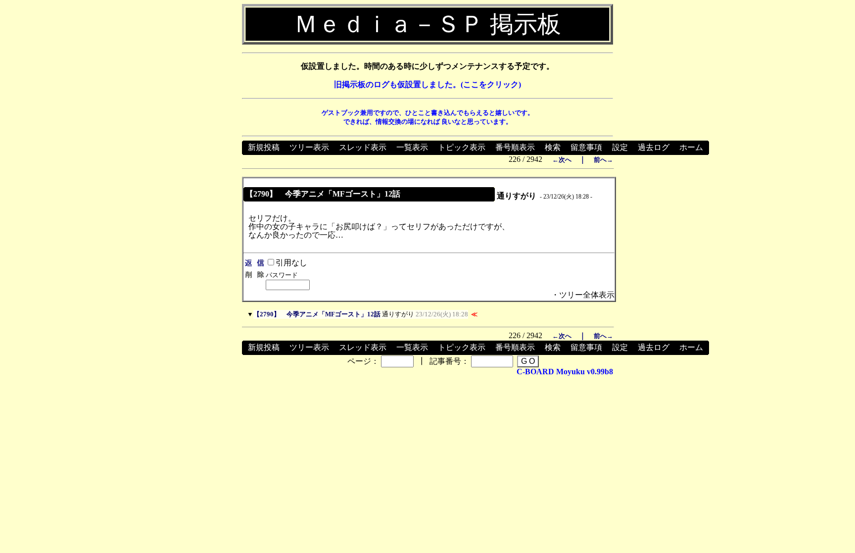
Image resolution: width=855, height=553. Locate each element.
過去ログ (653, 147)
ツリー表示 (309, 147)
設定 (620, 147)
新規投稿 (264, 147)
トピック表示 (461, 147)
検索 (553, 147)
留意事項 (586, 147)
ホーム (691, 147)
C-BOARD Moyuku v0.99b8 (565, 371)
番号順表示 (515, 147)
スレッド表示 (362, 147)
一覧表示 (412, 147)
